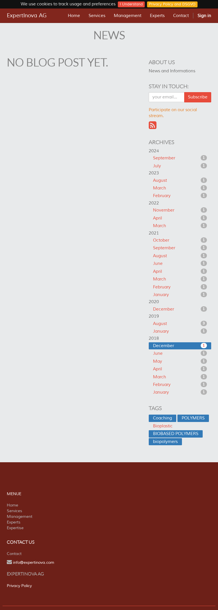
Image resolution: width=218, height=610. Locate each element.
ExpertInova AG (27, 15)
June (179, 263)
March (179, 188)
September (179, 158)
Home (12, 505)
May (179, 361)
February (179, 196)
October (179, 240)
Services (14, 510)
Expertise (15, 527)
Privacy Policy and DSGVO (172, 4)
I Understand (131, 4)
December (179, 309)
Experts (13, 522)
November (179, 210)
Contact (14, 553)
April (179, 218)
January (179, 294)
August (179, 180)
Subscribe (197, 97)
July (179, 166)
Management (19, 516)
